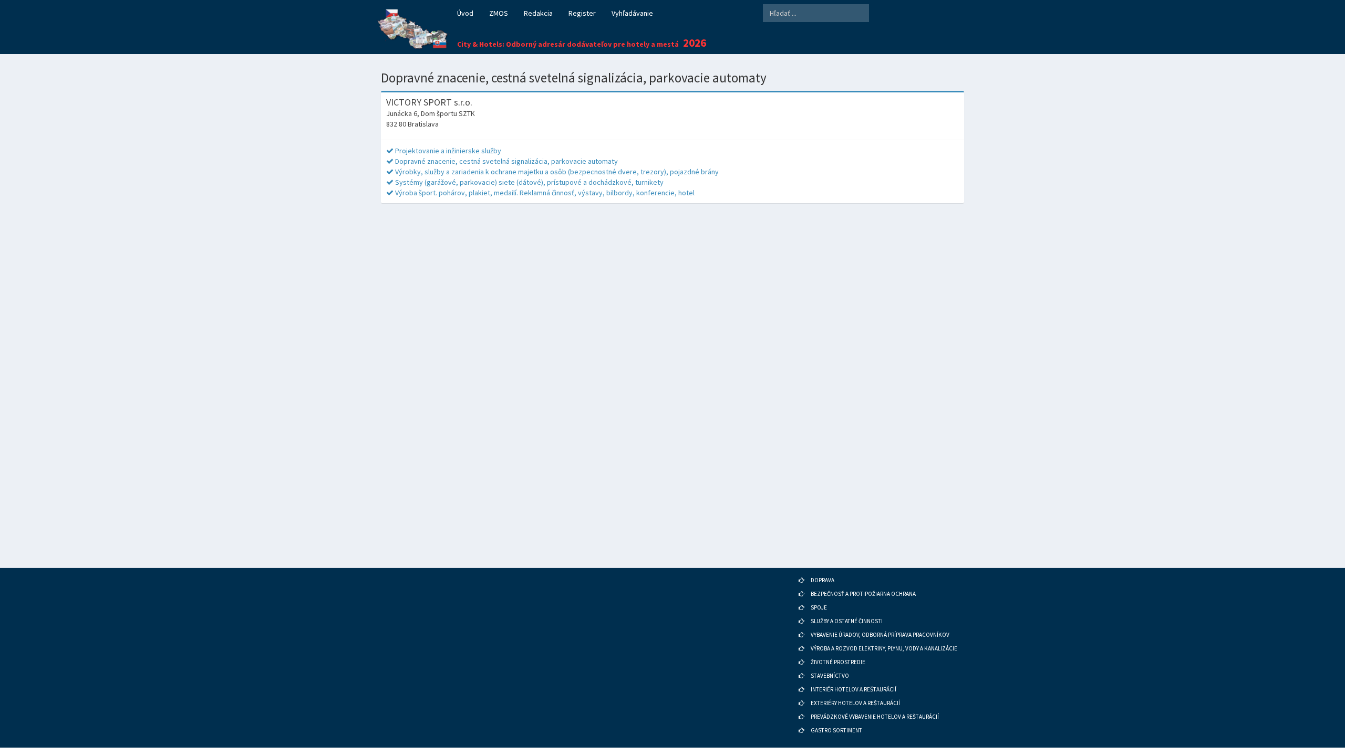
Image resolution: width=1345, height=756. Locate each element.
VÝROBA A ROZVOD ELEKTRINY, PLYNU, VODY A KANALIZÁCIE (884, 648)
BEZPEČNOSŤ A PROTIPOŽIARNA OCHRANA (863, 593)
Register (582, 13)
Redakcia (538, 13)
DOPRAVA (822, 580)
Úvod (465, 13)
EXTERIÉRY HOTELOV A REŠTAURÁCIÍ (855, 703)
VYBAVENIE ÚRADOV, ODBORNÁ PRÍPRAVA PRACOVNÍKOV (880, 634)
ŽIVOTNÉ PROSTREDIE (838, 662)
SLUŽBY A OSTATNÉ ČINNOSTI (847, 621)
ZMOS (498, 13)
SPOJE (819, 607)
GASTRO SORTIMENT (836, 730)
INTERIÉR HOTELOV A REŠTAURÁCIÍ (853, 689)
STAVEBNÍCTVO (830, 675)
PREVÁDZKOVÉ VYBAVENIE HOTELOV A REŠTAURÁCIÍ (875, 716)
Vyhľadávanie (632, 13)
